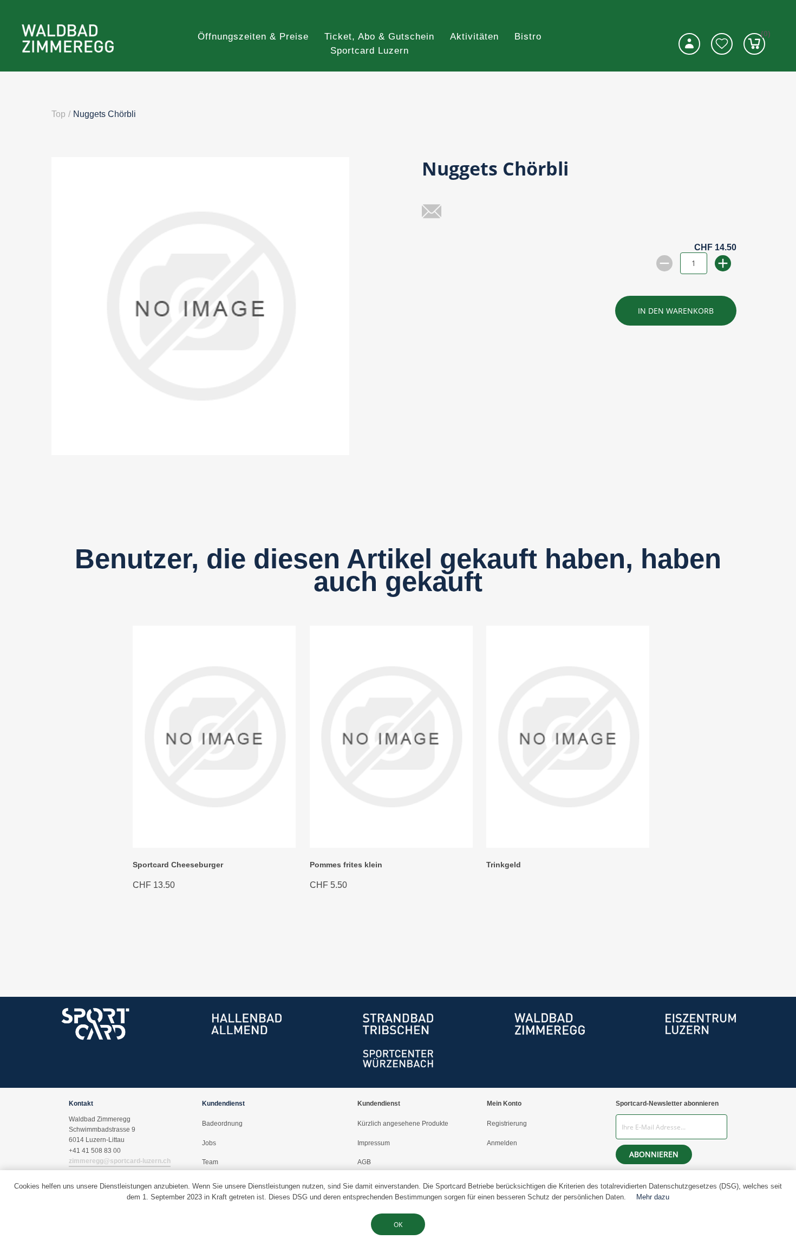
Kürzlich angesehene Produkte (402, 1123)
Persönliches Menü (689, 44)
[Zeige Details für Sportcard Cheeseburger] (214, 844)
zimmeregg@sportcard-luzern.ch (120, 1161)
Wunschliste (722, 44)
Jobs (209, 1143)
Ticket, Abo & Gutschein (379, 36)
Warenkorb (763, 35)
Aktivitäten (474, 36)
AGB (364, 1162)
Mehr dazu (652, 1197)
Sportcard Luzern (369, 51)
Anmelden (502, 1143)
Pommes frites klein (346, 864)
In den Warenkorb (676, 311)
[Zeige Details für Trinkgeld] (567, 844)
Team (210, 1162)
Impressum (373, 1143)
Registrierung (507, 1123)
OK (398, 1224)
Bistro (527, 36)
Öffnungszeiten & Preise (253, 36)
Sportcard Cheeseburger (178, 864)
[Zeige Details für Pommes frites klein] (391, 844)
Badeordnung (222, 1123)
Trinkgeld (503, 864)
